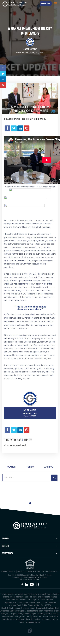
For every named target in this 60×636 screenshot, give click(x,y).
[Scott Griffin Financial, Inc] (14, 4)
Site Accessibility (50, 571)
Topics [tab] (30, 467)
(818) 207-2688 (30, 416)
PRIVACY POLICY (8, 571)
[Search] (54, 478)
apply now (45, 3)
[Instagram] (37, 584)
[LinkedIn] (26, 584)
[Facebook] (22, 584)
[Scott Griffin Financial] (30, 526)
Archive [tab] (48, 467)
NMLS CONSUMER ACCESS (28, 571)
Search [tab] (11, 467)
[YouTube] (32, 584)
